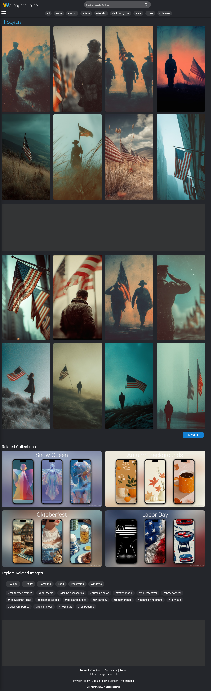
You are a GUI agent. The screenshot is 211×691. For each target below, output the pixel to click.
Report (123, 670)
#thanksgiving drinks (150, 599)
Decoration (77, 584)
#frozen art (65, 606)
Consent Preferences (122, 680)
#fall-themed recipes (20, 593)
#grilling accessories (72, 593)
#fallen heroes (44, 606)
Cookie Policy (100, 680)
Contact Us (111, 670)
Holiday (12, 584)
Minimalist (101, 13)
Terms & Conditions (91, 670)
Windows (96, 584)
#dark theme (45, 593)
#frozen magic (123, 593)
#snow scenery (172, 593)
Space (138, 13)
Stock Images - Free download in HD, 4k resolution (20, 5)
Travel (150, 13)
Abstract (72, 13)
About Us (112, 674)
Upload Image (97, 674)
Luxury (28, 584)
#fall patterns (86, 606)
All (48, 13)
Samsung (45, 584)
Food (61, 584)
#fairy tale (175, 599)
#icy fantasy (100, 599)
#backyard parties (18, 606)
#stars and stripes (75, 599)
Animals (86, 13)
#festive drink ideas (19, 599)
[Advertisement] (103, 227)
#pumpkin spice (99, 593)
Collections (164, 13)
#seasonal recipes (48, 599)
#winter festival (148, 593)
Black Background (120, 13)
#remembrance (122, 599)
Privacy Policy (81, 680)
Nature (59, 13)
